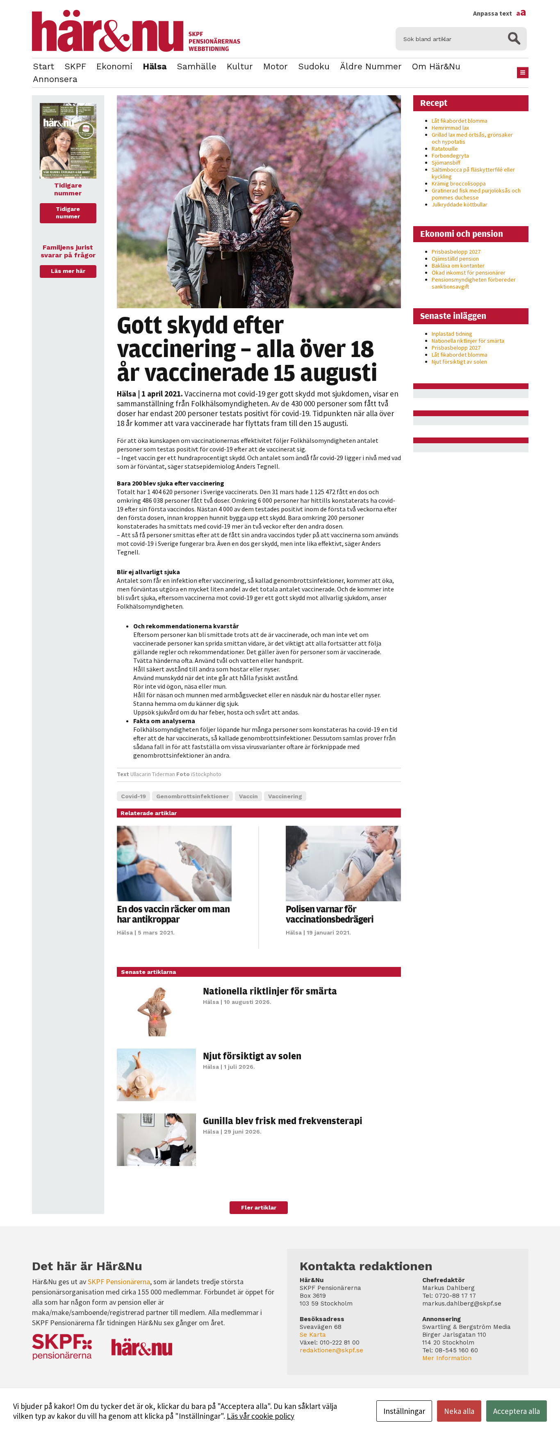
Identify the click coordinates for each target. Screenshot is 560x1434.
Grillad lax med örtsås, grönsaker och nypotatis (472, 138)
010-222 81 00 (340, 1342)
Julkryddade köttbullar (459, 204)
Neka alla (459, 1411)
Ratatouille (445, 148)
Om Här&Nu (436, 66)
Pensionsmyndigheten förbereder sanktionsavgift (474, 283)
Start (43, 66)
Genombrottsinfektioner (192, 796)
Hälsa (154, 66)
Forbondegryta (450, 155)
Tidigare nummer (68, 213)
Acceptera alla (516, 1411)
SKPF (75, 66)
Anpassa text (499, 13)
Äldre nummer (371, 66)
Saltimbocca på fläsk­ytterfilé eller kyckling (473, 173)
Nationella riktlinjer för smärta (270, 991)
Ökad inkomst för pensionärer (468, 272)
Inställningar (404, 1411)
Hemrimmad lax (450, 127)
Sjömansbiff (446, 162)
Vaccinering (285, 796)
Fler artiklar (258, 1207)
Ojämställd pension (455, 258)
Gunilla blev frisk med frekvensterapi (282, 1120)
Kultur (240, 66)
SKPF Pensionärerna (119, 1281)
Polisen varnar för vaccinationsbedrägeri (329, 914)
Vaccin (248, 796)
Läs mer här (68, 271)
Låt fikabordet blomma (459, 120)
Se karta (313, 1334)
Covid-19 (133, 796)
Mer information (446, 1358)
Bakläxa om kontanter (458, 265)
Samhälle (196, 66)
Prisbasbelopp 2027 (456, 251)
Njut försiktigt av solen (252, 1055)
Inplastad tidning (452, 333)
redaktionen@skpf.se (331, 1350)
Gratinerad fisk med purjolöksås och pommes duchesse (476, 194)
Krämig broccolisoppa (459, 183)
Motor (275, 66)
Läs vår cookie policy (260, 1416)
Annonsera (55, 79)
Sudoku (314, 66)
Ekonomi (114, 66)
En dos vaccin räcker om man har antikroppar (173, 914)
